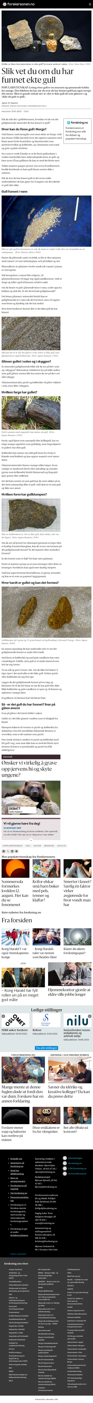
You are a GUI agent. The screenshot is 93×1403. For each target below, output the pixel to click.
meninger (49, 846)
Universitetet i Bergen (75, 1345)
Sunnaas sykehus (74, 1317)
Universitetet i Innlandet (76, 1349)
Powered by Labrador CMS (46, 1399)
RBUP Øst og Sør (73, 1276)
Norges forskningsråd (47, 1347)
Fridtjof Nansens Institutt (18, 1316)
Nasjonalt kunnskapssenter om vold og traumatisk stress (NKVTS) (49, 1297)
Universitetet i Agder (75, 1342)
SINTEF (70, 1289)
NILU (11, 1381)
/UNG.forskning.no (77, 1168)
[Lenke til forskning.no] (43, 3)
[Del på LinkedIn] (12, 851)
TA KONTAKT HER (12, 828)
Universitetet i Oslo (74, 1352)
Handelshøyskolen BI (17, 1319)
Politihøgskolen (73, 1269)
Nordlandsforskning (46, 1334)
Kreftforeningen (15, 1352)
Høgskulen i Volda (16, 1333)
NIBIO (11, 1371)
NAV (10, 1368)
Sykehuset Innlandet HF (76, 1321)
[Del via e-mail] (16, 851)
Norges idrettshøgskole (47, 1356)
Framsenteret (14, 1312)
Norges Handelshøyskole (48, 1343)
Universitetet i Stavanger (76, 1356)
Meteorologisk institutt (18, 1364)
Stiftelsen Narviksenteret (77, 1314)
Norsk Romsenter (45, 1366)
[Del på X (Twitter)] (8, 851)
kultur (37, 846)
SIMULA (70, 1286)
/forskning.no (75, 1163)
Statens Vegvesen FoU (75, 1310)
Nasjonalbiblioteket (45, 1291)
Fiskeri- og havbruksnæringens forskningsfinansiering (18, 1300)
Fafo (10, 1294)
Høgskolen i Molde (16, 1326)
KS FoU (11, 1349)
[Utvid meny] (90, 4)
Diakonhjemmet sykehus (18, 1285)
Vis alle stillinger (46, 1048)
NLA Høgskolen (44, 1269)
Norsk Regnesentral (46, 1363)
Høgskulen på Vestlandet (18, 1336)
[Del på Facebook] (4, 851)
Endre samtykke (18, 1254)
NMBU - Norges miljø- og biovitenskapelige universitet (48, 1275)
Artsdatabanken (15, 1281)
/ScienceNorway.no (77, 1173)
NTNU (40, 1288)
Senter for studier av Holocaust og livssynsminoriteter (75, 1301)
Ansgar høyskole (15, 1269)
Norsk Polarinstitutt (46, 1359)
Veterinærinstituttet (75, 1375)
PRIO (69, 1273)
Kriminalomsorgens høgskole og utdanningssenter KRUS (18, 1358)
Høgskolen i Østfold (16, 1329)
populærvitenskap (13, 846)
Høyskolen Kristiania (17, 1340)
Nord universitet (44, 1330)
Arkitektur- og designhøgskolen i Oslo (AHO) (18, 1275)
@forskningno (75, 1158)
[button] (3, 1016)
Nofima (41, 1327)
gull (28, 846)
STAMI (70, 1307)
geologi (61, 846)
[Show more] (31, 840)
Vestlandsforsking (74, 1371)
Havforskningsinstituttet (18, 1323)
